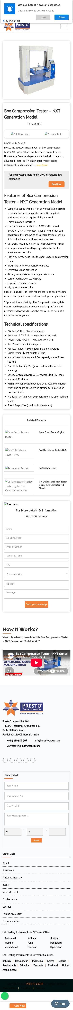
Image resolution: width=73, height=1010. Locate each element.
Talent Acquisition (12, 913)
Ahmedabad (11, 947)
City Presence (10, 899)
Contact (7, 906)
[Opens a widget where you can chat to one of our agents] (60, 1004)
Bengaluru (56, 942)
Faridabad (10, 938)
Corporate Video (11, 921)
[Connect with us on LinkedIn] (26, 760)
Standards (8, 870)
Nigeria (63, 961)
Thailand (53, 965)
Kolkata (32, 938)
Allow (62, 17)
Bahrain (7, 961)
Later (43, 17)
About (6, 863)
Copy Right (26, 988)
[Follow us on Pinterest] (32, 760)
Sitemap (40, 988)
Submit (36, 840)
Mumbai (9, 942)
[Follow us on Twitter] (12, 760)
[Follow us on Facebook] (5, 760)
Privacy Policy (10, 988)
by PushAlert (13, 20)
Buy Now (56, 184)
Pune (30, 942)
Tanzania (38, 965)
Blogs (6, 884)
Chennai (32, 947)
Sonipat (54, 938)
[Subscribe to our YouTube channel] (19, 760)
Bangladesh (21, 961)
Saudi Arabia (9, 965)
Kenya (51, 961)
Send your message (36, 604)
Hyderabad (56, 947)
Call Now (19, 1005)
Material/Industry (12, 877)
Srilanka (25, 965)
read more (42, 165)
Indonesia (37, 961)
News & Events (11, 892)
